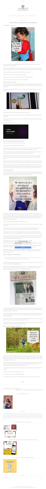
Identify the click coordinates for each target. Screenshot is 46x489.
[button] (23, 241)
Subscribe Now (23, 247)
